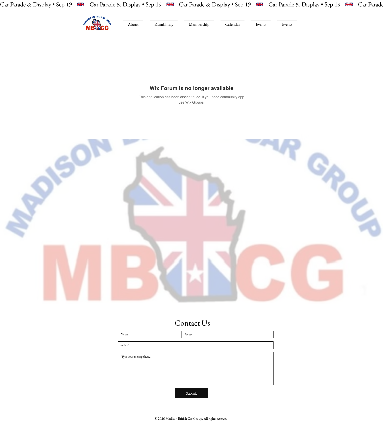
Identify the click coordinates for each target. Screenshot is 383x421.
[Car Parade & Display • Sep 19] (191, 4)
